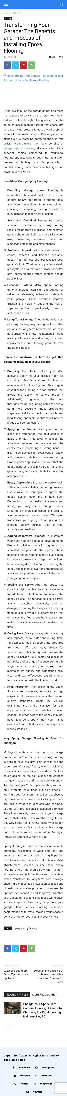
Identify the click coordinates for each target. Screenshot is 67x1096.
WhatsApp (46, 1083)
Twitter (24, 1083)
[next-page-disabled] (11, 1025)
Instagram (48, 1067)
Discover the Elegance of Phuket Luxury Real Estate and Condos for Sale (48, 976)
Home (7, 12)
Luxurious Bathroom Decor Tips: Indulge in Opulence (16, 974)
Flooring (17, 12)
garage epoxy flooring (25, 928)
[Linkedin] (15, 1076)
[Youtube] (28, 1092)
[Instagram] (36, 1068)
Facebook (24, 1067)
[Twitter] (15, 65)
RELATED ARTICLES (17, 994)
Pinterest (46, 1075)
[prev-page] (6, 1025)
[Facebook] (7, 65)
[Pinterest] (23, 65)
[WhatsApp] (31, 65)
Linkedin (25, 1075)
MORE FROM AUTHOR (44, 994)
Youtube (38, 1091)
